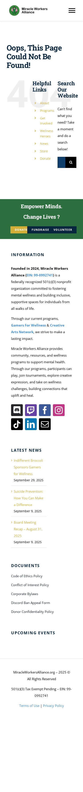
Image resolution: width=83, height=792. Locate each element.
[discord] (17, 410)
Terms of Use (29, 705)
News (44, 143)
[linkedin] (31, 424)
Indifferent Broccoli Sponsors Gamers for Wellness (28, 467)
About (44, 103)
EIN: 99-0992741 (39, 275)
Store (44, 151)
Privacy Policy (53, 705)
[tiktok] (17, 424)
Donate (45, 158)
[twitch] (31, 410)
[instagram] (59, 410)
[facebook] (45, 410)
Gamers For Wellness (28, 325)
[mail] (45, 424)
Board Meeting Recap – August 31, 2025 (28, 529)
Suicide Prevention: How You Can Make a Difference (28, 498)
